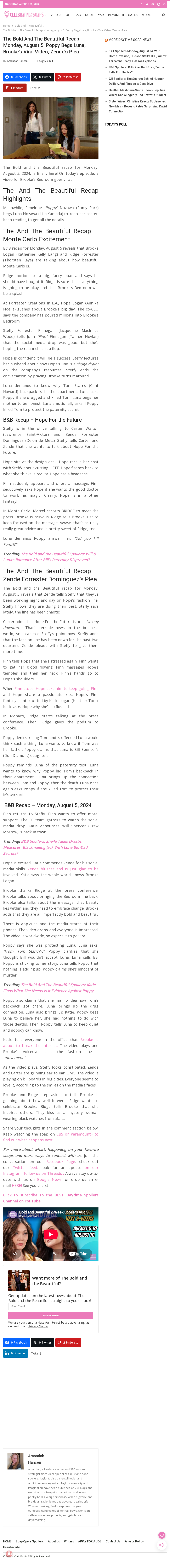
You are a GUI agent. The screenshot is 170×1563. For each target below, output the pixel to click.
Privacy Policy (134, 1541)
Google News (49, 1179)
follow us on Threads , (44, 1173)
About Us (54, 1541)
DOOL (89, 15)
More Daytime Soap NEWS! (130, 40)
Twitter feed (25, 1167)
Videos (56, 15)
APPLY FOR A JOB (90, 1541)
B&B (78, 15)
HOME (7, 1541)
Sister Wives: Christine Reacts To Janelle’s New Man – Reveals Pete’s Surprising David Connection (138, 106)
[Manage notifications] (9, 1554)
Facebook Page (60, 1161)
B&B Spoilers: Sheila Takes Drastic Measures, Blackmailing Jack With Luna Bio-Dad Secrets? (45, 847)
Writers (69, 1541)
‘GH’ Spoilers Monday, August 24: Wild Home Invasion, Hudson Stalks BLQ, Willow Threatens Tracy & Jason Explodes (137, 56)
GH (68, 15)
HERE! (17, 1185)
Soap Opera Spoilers (30, 1541)
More (146, 15)
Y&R (101, 15)
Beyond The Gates (122, 15)
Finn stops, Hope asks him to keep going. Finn (56, 688)
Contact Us (113, 1541)
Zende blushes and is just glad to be (63, 868)
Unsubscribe (11, 1547)
